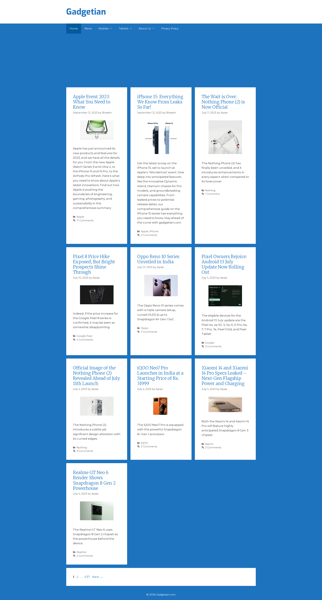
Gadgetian (86, 11)
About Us (145, 28)
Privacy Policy (169, 28)
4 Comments (85, 339)
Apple (80, 216)
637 (88, 577)
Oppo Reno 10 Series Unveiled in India (158, 259)
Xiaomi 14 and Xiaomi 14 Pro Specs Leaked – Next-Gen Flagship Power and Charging (225, 375)
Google (209, 342)
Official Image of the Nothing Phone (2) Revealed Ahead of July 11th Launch (96, 375)
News (88, 28)
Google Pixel (84, 336)
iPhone (154, 231)
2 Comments (149, 235)
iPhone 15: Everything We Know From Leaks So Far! (160, 102)
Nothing (210, 190)
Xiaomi (209, 444)
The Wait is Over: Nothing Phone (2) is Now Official (223, 102)
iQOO (144, 443)
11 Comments (85, 220)
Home (74, 28)
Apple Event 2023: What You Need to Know (91, 102)
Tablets (123, 28)
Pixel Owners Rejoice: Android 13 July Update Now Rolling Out (224, 264)
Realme (81, 552)
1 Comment (212, 193)
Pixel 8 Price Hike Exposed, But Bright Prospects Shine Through (94, 264)
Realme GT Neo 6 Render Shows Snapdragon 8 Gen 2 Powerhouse (94, 480)
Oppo (144, 328)
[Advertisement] (161, 58)
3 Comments (149, 331)
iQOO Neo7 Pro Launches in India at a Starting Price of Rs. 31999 (160, 375)
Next (97, 577)
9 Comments (85, 451)
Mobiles (103, 28)
